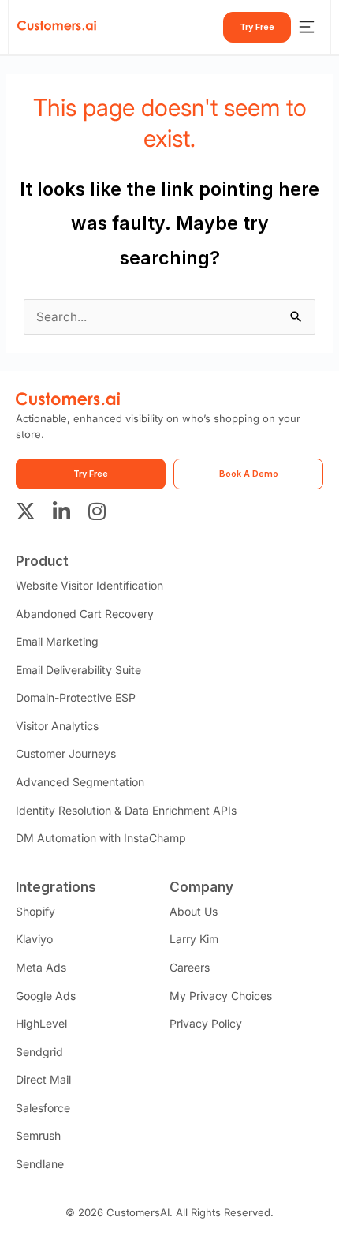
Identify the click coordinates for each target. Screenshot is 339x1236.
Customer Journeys (66, 753)
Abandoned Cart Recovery (85, 613)
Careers (190, 967)
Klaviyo (34, 939)
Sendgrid (39, 1051)
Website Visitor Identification (89, 585)
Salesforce (43, 1107)
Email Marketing (57, 641)
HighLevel (41, 1023)
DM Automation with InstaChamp (101, 838)
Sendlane (40, 1163)
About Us (194, 911)
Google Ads (46, 995)
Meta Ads (41, 967)
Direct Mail (43, 1079)
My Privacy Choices (221, 995)
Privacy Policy (206, 1023)
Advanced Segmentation (80, 781)
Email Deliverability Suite (78, 669)
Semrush (38, 1135)
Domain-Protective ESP (76, 697)
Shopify (35, 911)
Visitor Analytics (57, 725)
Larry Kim (194, 939)
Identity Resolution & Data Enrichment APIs (126, 810)
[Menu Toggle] (307, 27)
